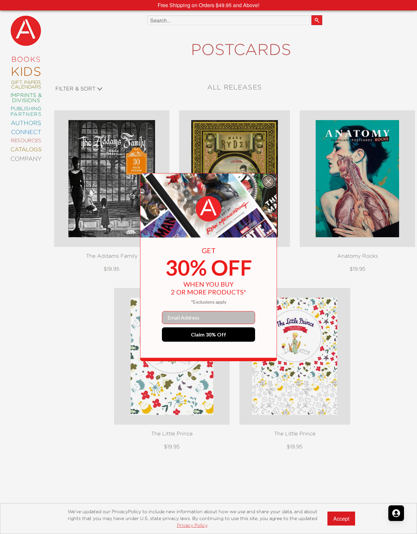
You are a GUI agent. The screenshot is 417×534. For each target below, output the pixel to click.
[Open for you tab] (396, 513)
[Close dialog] (268, 181)
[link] (208, 209)
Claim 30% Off (208, 334)
